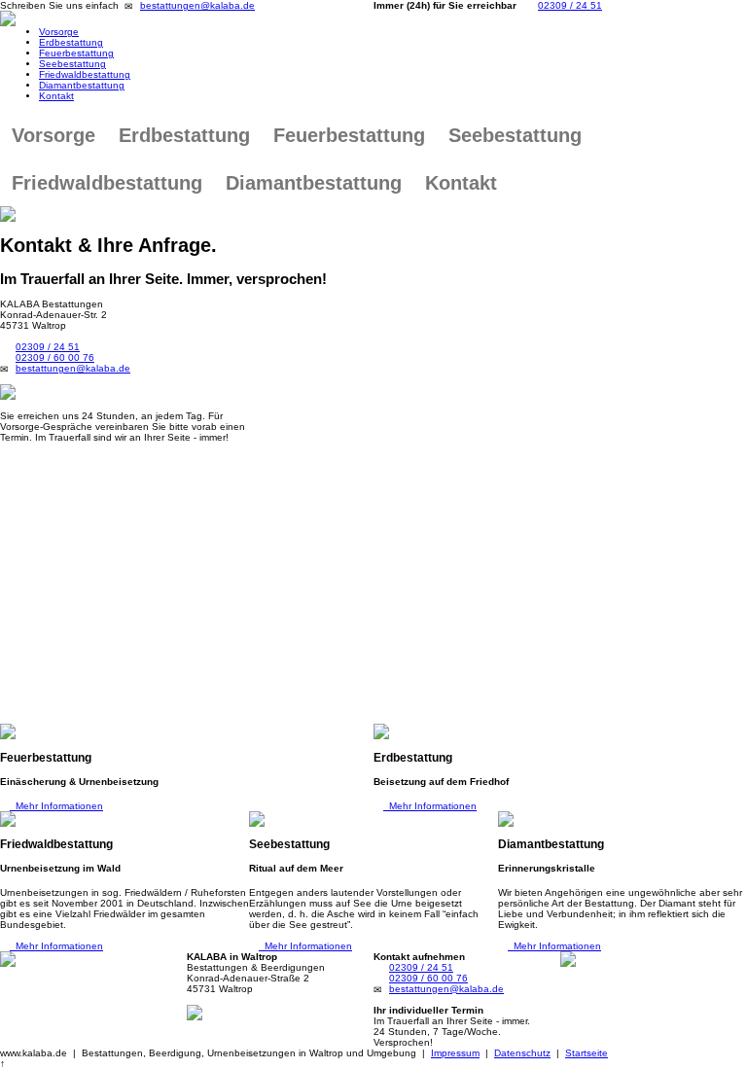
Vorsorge (59, 31)
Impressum (455, 1053)
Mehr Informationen (56, 806)
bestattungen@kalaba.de (197, 5)
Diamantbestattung (81, 85)
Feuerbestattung (76, 53)
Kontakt (56, 95)
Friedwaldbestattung (84, 74)
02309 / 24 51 (570, 5)
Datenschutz (522, 1053)
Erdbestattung (71, 42)
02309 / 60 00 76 (55, 357)
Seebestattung (72, 63)
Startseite (586, 1053)
